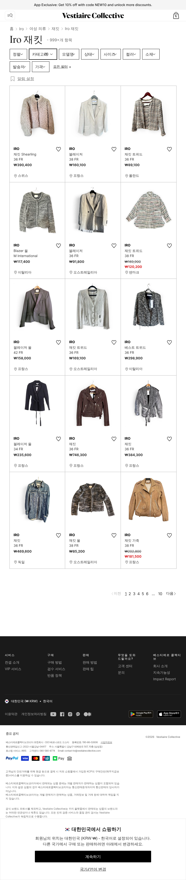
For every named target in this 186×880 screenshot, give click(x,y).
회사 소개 (160, 666)
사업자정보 (106, 742)
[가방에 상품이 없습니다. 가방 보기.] (176, 15)
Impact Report (164, 679)
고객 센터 (125, 666)
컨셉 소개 (12, 662)
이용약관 (11, 714)
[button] (176, 15)
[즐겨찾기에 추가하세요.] (58, 149)
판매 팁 (88, 669)
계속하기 (93, 856)
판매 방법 (90, 662)
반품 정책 (54, 675)
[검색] (10, 15)
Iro (21, 28)
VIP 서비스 (13, 669)
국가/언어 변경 (93, 869)
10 (160, 593)
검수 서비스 (56, 669)
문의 (121, 673)
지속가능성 (161, 673)
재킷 (55, 28)
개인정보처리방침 (33, 714)
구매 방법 (54, 662)
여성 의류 (37, 28)
